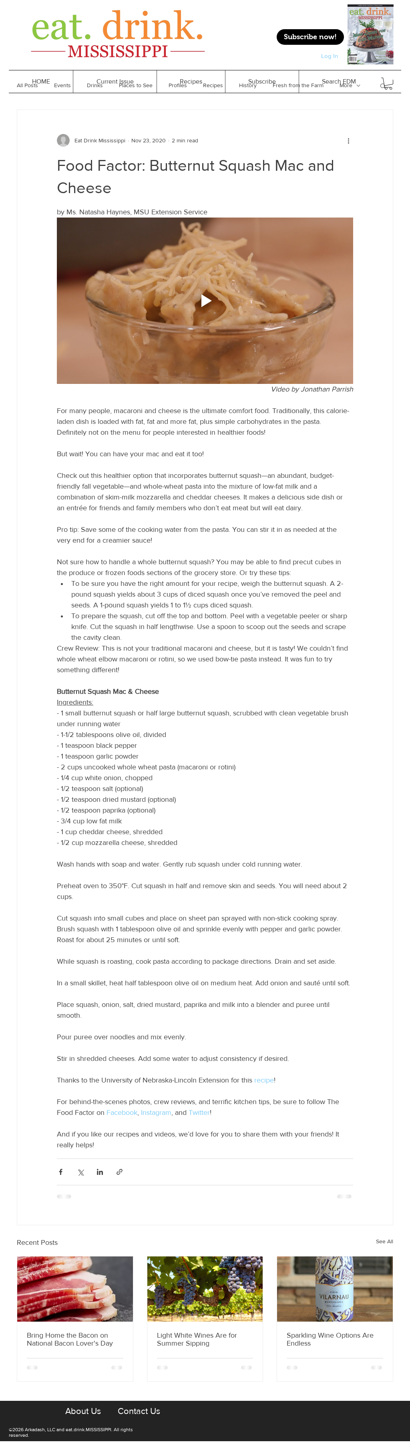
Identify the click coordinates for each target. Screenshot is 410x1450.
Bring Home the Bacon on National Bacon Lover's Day (70, 1339)
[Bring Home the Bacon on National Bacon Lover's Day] (75, 1288)
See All (384, 1241)
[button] (191, 81)
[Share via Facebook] (60, 1172)
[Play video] (205, 301)
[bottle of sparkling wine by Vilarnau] (335, 1288)
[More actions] (348, 140)
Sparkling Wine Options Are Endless (330, 1339)
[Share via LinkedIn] (100, 1172)
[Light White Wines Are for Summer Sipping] (205, 1288)
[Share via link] (119, 1172)
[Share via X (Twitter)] (80, 1172)
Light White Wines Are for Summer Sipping (197, 1339)
